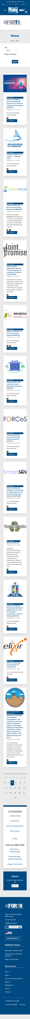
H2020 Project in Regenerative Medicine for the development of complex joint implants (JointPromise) (14, 270)
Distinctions (15, 821)
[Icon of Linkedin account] (5, 10)
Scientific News (15, 816)
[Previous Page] (6, 777)
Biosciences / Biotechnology (13, 950)
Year (5, 47)
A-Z (9, 4)
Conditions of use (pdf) (12, 1001)
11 (25, 783)
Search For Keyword (10, 54)
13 (11, 788)
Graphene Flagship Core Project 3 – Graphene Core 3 (14, 156)
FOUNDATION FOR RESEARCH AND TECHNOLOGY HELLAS (15, 1)
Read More (11, 120)
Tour (6, 972)
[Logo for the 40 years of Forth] (23, 10)
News (7, 975)
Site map (22, 1004)
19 (15, 793)
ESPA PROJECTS (12, 938)
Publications (9, 985)
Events (15, 839)
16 (24, 788)
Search (15, 62)
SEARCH (3, 4)
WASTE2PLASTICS (13, 543)
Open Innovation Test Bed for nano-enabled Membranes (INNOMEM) (14, 207)
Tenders (7, 992)
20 (20, 793)
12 (6, 788)
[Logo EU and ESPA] (13, 10)
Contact (23, 4)
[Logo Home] (15, 22)
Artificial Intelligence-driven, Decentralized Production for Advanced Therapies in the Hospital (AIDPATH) (15, 103)
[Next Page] (15, 798)
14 (15, 788)
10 (20, 783)
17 (6, 793)
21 (24, 793)
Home (12, 41)
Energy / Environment (15, 864)
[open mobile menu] (26, 12)
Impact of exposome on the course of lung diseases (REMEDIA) (14, 333)
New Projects (15, 831)
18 (11, 793)
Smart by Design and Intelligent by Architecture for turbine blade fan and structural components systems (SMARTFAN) (15, 492)
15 (20, 788)
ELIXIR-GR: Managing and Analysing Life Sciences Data (13, 665)
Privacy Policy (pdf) (11, 1004)
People (7, 982)
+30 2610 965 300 (10, 920)
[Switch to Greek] (15, 4)
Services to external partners (13, 978)
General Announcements (15, 826)
